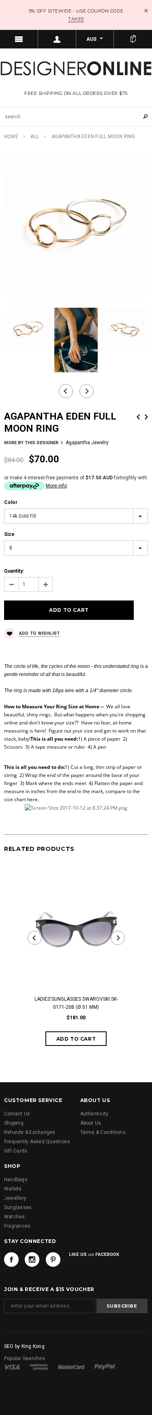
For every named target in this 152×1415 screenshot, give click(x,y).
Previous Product (138, 417)
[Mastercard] (71, 1366)
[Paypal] (105, 1366)
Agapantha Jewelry (87, 442)
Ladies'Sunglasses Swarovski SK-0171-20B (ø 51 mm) (76, 1003)
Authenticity (94, 1114)
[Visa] (12, 1366)
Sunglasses (18, 1207)
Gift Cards (15, 1151)
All (34, 136)
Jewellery (15, 1198)
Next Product (146, 417)
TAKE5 (76, 19)
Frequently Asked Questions (37, 1141)
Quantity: (14, 571)
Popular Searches (24, 1358)
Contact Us (17, 1114)
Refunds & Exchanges (30, 1132)
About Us (90, 1123)
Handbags (16, 1179)
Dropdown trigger (57, 39)
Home (11, 136)
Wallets (13, 1189)
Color (10, 502)
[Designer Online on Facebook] (11, 1259)
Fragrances (17, 1226)
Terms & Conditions (103, 1132)
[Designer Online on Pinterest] (53, 1259)
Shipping (14, 1123)
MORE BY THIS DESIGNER (31, 442)
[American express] (38, 1366)
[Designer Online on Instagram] (32, 1259)
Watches (14, 1217)
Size (9, 534)
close (146, 11)
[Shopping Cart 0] (133, 39)
